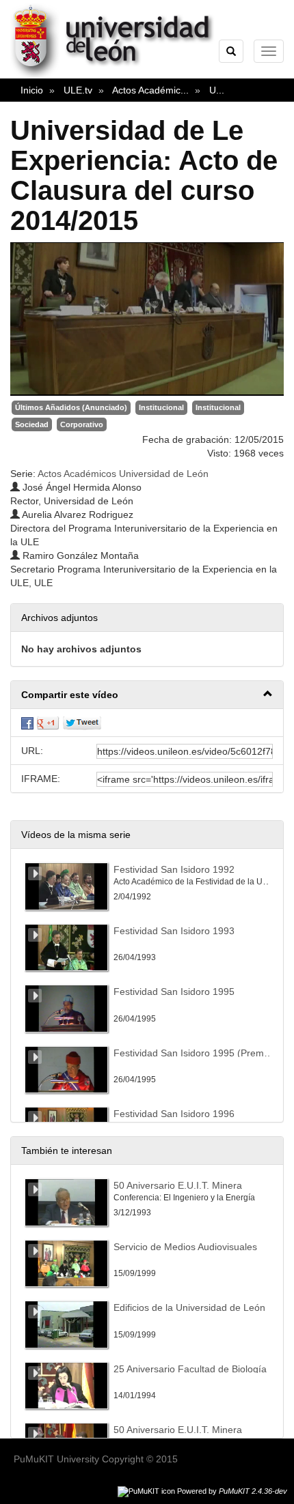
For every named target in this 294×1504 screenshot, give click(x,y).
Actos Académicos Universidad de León (123, 473)
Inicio (32, 90)
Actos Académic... (150, 90)
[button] (147, 695)
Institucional (161, 407)
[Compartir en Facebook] (27, 722)
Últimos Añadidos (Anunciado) (71, 407)
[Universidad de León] (118, 76)
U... (216, 90)
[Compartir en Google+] (47, 722)
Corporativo (81, 424)
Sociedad (32, 424)
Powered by (232, 1491)
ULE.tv (78, 90)
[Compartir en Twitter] (82, 722)
